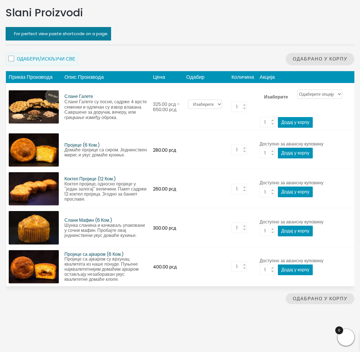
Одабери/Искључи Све (46, 59)
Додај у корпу (295, 122)
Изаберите (276, 96)
